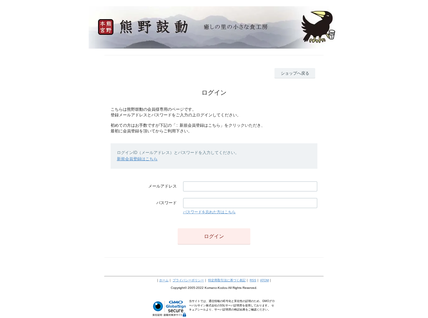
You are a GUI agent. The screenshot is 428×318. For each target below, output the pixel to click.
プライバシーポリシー (188, 280)
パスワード (166, 202)
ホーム (164, 280)
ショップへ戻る (295, 73)
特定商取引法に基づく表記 (227, 280)
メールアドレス (162, 186)
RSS (253, 280)
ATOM (264, 280)
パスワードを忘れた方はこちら (209, 212)
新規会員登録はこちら (137, 158)
